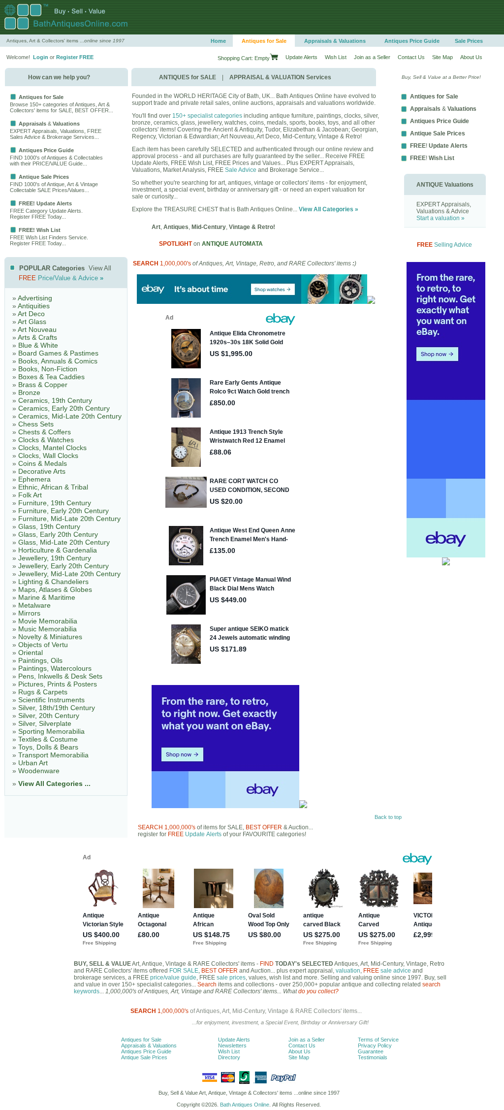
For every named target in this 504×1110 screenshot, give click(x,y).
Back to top (388, 817)
